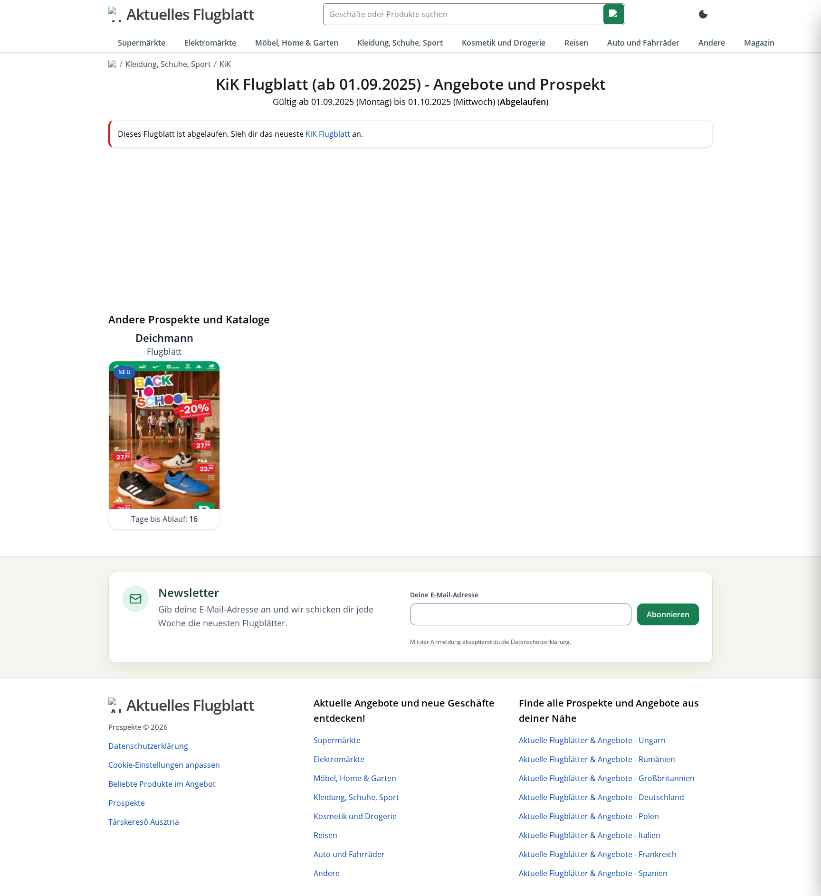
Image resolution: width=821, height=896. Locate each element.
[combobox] (474, 14)
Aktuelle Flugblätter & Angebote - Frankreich (598, 854)
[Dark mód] (703, 14)
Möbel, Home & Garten (296, 43)
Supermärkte (141, 43)
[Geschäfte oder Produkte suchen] (613, 14)
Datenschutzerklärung (148, 746)
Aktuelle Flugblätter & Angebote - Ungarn (592, 740)
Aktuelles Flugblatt (190, 14)
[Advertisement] (410, 236)
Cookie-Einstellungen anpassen (164, 765)
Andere (711, 43)
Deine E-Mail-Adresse (444, 594)
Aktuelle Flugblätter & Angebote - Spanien (593, 873)
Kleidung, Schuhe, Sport (400, 43)
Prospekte (126, 803)
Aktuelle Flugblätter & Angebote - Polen (589, 816)
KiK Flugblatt (327, 134)
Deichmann (164, 344)
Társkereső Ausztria (143, 822)
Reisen (576, 43)
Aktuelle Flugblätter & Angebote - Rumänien (597, 759)
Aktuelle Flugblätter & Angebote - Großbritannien (607, 778)
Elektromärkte (210, 43)
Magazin (759, 43)
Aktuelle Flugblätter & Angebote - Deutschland (601, 797)
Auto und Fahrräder (643, 43)
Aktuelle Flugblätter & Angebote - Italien (589, 835)
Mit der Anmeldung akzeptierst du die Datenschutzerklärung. (490, 642)
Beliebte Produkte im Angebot (162, 784)
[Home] (112, 64)
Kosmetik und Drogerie (503, 43)
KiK (225, 64)
